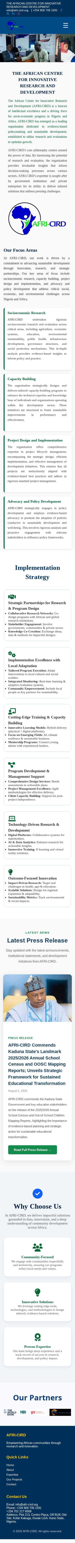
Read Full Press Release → (32, 1149)
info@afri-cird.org (17, 10)
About (10, 1469)
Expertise (12, 1474)
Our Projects (14, 1479)
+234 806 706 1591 (45, 10)
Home (10, 1465)
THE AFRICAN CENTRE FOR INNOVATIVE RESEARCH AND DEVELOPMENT (33, 5)
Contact (11, 1484)
